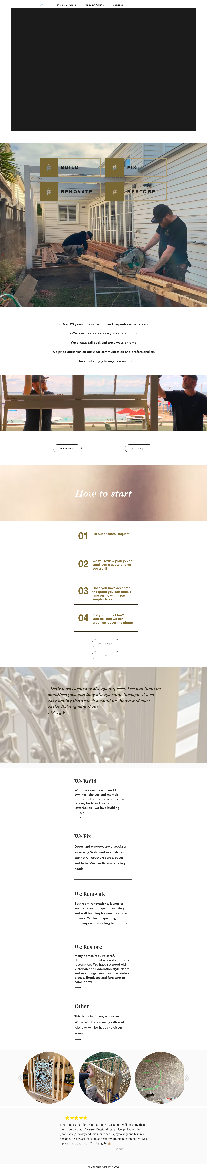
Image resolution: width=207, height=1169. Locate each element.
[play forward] (186, 1077)
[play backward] (20, 1077)
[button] (106, 655)
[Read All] (78, 817)
